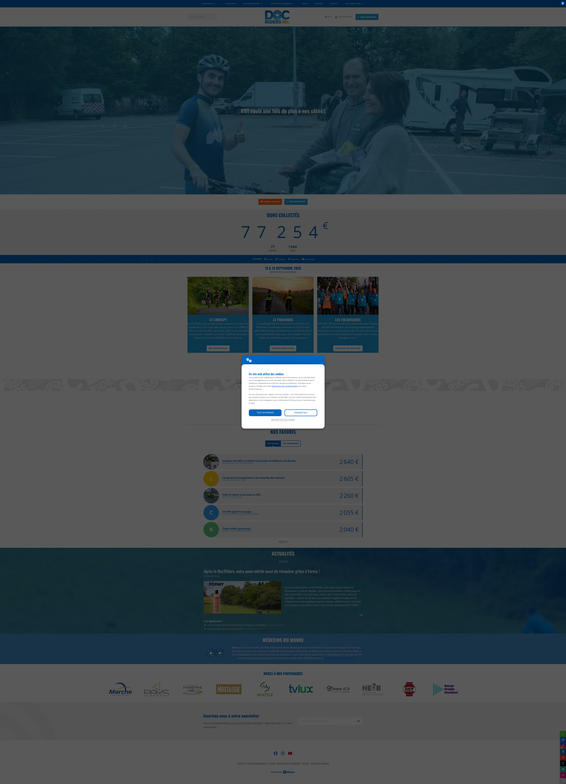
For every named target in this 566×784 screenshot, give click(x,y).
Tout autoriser (265, 413)
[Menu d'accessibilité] (563, 3)
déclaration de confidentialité (284, 386)
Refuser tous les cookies (283, 420)
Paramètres (300, 413)
